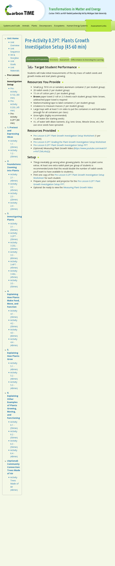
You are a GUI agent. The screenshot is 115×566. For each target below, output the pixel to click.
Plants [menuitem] (34, 25)
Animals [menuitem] (25, 25)
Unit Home (13, 38)
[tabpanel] (66, 129)
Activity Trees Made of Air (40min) (14, 483)
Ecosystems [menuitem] (59, 25)
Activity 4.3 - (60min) (14, 332)
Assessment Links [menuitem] (98, 26)
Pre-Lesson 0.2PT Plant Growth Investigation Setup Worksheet (63, 135)
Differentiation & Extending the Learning (87, 60)
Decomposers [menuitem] (45, 25)
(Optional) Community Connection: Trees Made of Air (13, 467)
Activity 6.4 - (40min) (14, 453)
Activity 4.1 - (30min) (14, 313)
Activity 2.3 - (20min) (14, 196)
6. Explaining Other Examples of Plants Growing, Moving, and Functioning (13, 405)
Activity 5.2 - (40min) (14, 375)
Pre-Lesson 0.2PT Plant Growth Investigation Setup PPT (60, 145)
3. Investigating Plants (14, 216)
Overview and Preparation (37, 59)
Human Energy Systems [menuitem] (77, 25)
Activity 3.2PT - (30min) (14, 236)
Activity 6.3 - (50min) (14, 443)
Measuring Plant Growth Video (78, 187)
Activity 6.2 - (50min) (14, 434)
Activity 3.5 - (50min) (14, 283)
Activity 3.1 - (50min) (14, 226)
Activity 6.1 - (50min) (14, 425)
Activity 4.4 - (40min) (14, 342)
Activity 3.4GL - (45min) (14, 274)
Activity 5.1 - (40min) (14, 366)
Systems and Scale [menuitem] (11, 25)
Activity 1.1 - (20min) (14, 143)
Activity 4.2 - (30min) (14, 323)
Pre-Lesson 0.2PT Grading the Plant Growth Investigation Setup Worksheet (69, 142)
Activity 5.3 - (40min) (14, 385)
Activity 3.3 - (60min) (14, 255)
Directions (54, 60)
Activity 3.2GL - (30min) (14, 245)
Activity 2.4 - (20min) (14, 205)
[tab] (104, 59)
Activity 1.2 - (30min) (14, 153)
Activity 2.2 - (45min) (14, 187)
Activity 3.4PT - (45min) (14, 264)
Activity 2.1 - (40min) (14, 177)
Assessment (64, 60)
